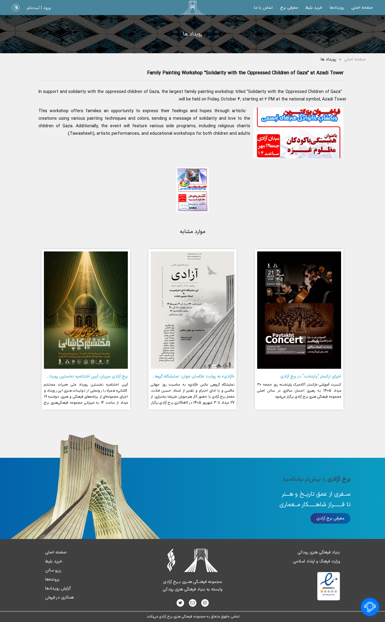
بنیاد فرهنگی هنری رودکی (318, 552)
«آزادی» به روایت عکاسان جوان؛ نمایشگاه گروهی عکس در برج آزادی (176, 376)
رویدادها (337, 8)
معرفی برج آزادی (330, 518)
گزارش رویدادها (58, 588)
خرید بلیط (313, 8)
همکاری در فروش (59, 597)
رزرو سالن (53, 570)
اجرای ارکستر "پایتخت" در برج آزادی (310, 376)
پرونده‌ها (52, 579)
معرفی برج (289, 8)
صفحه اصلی (362, 8)
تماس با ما (263, 8)
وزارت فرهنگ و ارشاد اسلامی (316, 561)
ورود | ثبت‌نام (39, 8)
